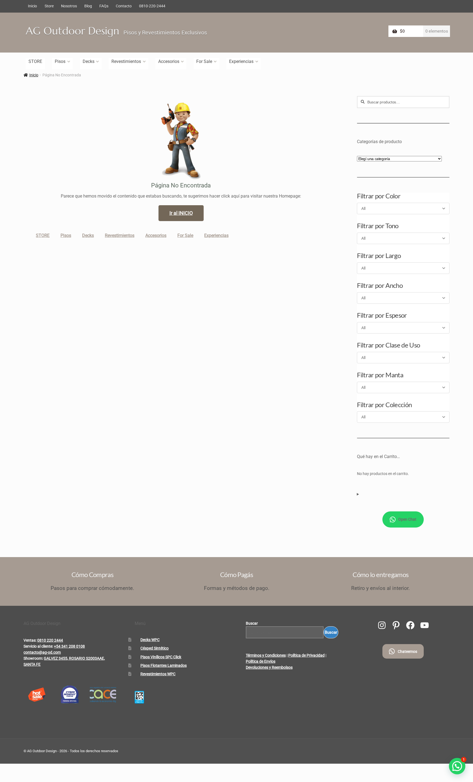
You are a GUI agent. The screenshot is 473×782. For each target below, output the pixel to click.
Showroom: (33, 658)
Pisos (60, 61)
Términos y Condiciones (266, 655)
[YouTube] (424, 625)
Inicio (32, 6)
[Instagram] (382, 625)
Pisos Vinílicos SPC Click (160, 657)
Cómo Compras (92, 574)
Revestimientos (126, 61)
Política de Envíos (260, 661)
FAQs (103, 6)
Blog (88, 6)
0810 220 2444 (50, 640)
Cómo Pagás (236, 574)
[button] (457, 766)
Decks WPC (150, 640)
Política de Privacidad (306, 655)
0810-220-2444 (152, 6)
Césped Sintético (154, 648)
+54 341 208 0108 (69, 646)
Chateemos (407, 651)
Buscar (252, 623)
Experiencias (241, 61)
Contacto (124, 6)
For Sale (204, 61)
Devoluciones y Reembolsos (269, 667)
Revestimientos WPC (157, 674)
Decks (88, 61)
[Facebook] (410, 625)
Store (49, 6)
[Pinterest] (396, 625)
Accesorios (168, 61)
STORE (35, 61)
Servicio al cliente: (38, 646)
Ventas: (30, 640)
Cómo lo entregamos (380, 574)
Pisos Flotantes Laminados (163, 665)
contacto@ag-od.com (42, 652)
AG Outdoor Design (72, 30)
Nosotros (69, 6)
